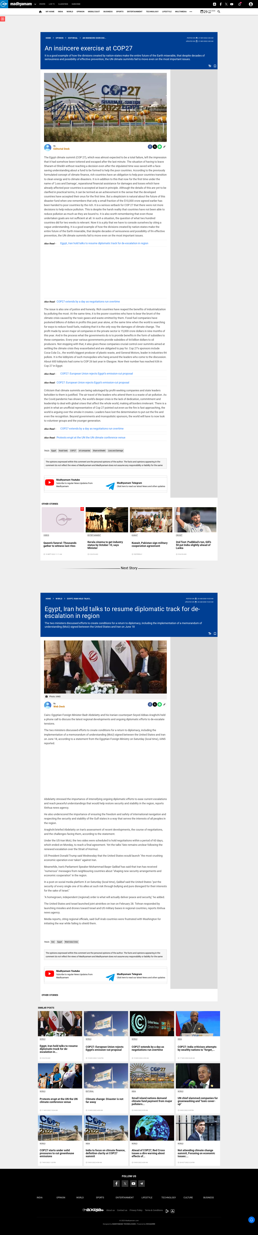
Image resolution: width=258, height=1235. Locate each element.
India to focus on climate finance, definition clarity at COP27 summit (105, 1153)
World (70, 11)
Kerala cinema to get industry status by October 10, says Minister (105, 545)
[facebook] (150, 146)
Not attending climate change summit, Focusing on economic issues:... (196, 1153)
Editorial (90, 1091)
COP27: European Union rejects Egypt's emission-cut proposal (96, 373)
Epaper (42, 4)
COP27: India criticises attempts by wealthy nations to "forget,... (197, 1048)
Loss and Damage (115, 451)
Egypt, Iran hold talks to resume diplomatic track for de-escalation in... (59, 1048)
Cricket (179, 535)
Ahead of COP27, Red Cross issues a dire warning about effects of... (148, 1153)
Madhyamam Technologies (124, 1224)
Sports (119, 11)
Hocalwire (150, 1224)
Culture (188, 1197)
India (60, 11)
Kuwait (135, 535)
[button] (4, 4)
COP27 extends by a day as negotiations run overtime (82, 301)
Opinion (80, 11)
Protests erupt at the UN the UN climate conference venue (84, 437)
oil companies (84, 451)
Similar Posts (46, 1007)
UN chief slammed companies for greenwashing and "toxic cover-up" (198, 1101)
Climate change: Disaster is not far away (104, 1100)
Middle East (94, 11)
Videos (46, 535)
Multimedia (181, 11)
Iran (52, 942)
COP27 (73, 451)
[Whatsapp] (159, 146)
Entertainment (134, 11)
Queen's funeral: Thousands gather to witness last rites (59, 544)
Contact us (122, 1210)
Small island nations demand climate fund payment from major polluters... (152, 1101)
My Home (50, 11)
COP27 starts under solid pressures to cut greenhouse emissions (57, 1153)
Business (108, 11)
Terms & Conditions (154, 1210)
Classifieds (63, 4)
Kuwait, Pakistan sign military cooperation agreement (150, 544)
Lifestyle (167, 11)
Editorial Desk (61, 148)
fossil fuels (63, 451)
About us (110, 1210)
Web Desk (59, 706)
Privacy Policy (136, 1210)
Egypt (53, 451)
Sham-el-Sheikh (99, 451)
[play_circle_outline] (63, 519)
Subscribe (76, 4)
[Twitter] (154, 146)
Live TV (52, 4)
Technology (152, 11)
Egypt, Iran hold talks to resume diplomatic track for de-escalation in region (104, 243)
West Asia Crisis (71, 942)
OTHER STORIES (50, 504)
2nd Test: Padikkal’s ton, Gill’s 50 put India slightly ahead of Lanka (193, 545)
